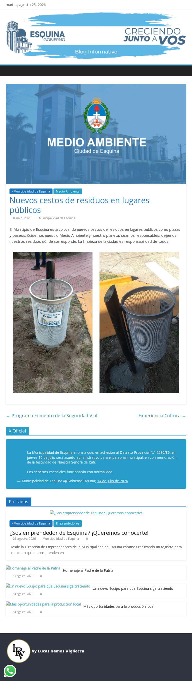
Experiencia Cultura (162, 415)
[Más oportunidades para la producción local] (43, 604)
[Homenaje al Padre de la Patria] (33, 568)
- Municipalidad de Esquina (31, 191)
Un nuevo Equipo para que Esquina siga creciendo (133, 588)
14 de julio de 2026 (112, 480)
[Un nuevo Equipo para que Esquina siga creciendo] (48, 586)
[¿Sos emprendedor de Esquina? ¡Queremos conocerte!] (96, 512)
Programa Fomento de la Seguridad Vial (51, 415)
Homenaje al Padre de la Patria (88, 570)
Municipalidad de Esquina (57, 218)
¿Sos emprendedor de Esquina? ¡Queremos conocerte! (79, 532)
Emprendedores (67, 523)
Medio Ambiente (68, 191)
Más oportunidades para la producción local (118, 606)
